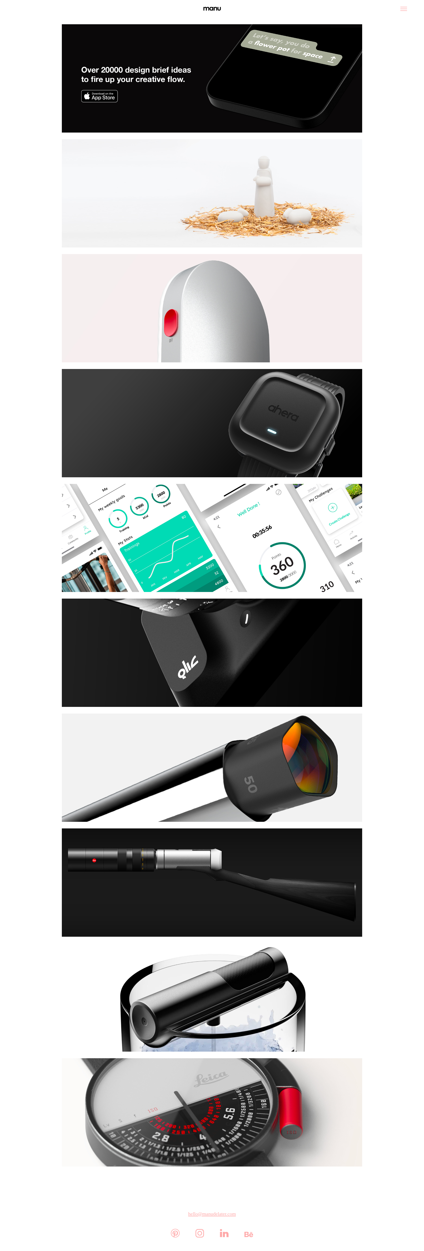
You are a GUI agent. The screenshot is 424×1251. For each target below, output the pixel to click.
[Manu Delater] (212, 9)
